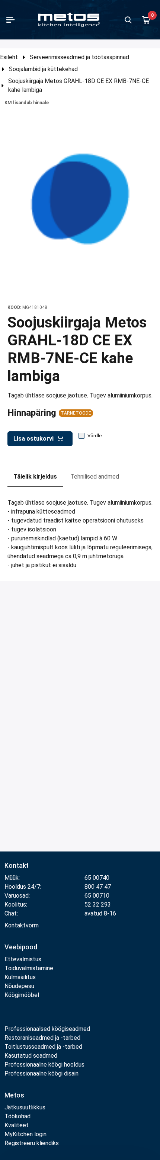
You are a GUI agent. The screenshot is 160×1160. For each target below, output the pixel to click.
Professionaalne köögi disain (41, 1073)
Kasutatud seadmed (30, 1055)
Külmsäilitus (20, 977)
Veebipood (20, 947)
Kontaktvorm (21, 925)
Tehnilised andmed (94, 476)
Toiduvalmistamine (28, 968)
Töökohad (17, 1116)
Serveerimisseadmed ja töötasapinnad (79, 57)
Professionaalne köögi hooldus (44, 1064)
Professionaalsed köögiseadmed (47, 1028)
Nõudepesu (19, 986)
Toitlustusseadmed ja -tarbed (43, 1046)
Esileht (9, 57)
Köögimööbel (21, 994)
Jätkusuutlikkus (24, 1107)
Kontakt (16, 865)
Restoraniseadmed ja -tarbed (42, 1037)
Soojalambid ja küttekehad (43, 69)
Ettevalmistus (22, 959)
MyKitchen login (25, 1134)
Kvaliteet (16, 1125)
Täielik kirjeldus (35, 476)
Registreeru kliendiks (31, 1143)
